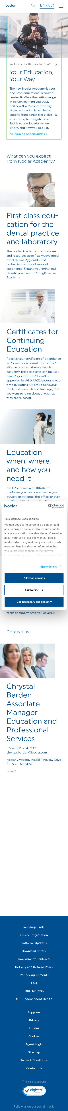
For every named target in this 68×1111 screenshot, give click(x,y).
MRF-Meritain (34, 991)
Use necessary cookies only (34, 601)
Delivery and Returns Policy (34, 967)
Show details (48, 566)
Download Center (34, 951)
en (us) (47, 5)
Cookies (34, 1036)
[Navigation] (61, 6)
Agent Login (34, 1044)
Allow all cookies (34, 578)
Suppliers (34, 1012)
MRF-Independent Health (34, 999)
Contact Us (34, 1068)
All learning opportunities (27, 134)
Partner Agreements (34, 975)
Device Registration (34, 935)
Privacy (34, 1020)
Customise (32, 589)
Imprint (34, 1028)
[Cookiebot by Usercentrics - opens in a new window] (48, 506)
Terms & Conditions (34, 1060)
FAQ (34, 983)
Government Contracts (34, 959)
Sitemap (34, 1052)
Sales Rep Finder (34, 927)
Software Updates (34, 943)
